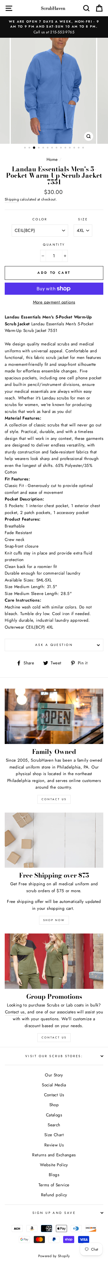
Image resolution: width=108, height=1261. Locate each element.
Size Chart (54, 1135)
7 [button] (52, 148)
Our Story (54, 1075)
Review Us (54, 1145)
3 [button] (34, 148)
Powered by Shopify (54, 1256)
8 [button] (57, 148)
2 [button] (30, 148)
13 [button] (79, 148)
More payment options (54, 302)
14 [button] (83, 148)
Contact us (15, 1012)
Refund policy (54, 1195)
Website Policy (54, 1165)
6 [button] (48, 148)
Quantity (54, 244)
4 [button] (39, 148)
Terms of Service (53, 1185)
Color (39, 219)
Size (83, 219)
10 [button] (66, 148)
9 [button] (61, 148)
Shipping (12, 199)
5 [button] (43, 148)
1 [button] (25, 148)
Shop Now (54, 920)
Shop (54, 1105)
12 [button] (74, 148)
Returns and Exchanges (54, 1155)
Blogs (54, 1175)
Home (52, 159)
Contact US (54, 799)
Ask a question (54, 645)
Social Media (54, 1085)
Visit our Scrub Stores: (54, 1056)
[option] (54, 27)
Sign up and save (54, 1213)
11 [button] (70, 148)
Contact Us (54, 1037)
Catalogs (54, 1115)
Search (54, 1125)
